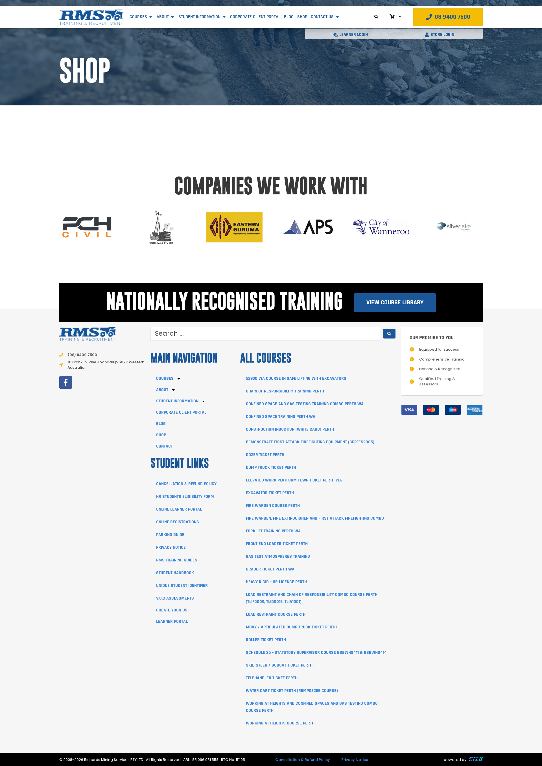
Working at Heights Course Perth (280, 723)
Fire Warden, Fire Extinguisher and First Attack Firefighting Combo (315, 518)
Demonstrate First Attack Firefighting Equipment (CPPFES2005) (310, 442)
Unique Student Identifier (182, 586)
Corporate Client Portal (181, 412)
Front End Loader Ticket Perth (277, 544)
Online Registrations (177, 522)
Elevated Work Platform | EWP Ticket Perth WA (294, 480)
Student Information (177, 401)
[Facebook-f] (65, 382)
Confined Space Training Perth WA (280, 417)
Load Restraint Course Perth (275, 614)
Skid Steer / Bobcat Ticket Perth (279, 665)
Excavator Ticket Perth (270, 493)
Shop (161, 435)
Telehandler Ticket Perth (272, 678)
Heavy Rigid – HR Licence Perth (276, 582)
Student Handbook (175, 573)
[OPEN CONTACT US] (337, 17)
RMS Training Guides (176, 560)
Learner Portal (172, 621)
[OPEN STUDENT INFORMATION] (224, 17)
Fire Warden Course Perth (273, 506)
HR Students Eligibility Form (185, 497)
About (162, 390)
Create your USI (172, 610)
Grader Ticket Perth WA (270, 569)
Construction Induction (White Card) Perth (290, 429)
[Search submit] (389, 333)
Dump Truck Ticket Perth (271, 467)
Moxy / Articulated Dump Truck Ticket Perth (291, 627)
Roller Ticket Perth (266, 640)
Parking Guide (170, 535)
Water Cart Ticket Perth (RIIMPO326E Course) (292, 691)
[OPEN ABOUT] (172, 17)
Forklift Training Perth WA (273, 531)
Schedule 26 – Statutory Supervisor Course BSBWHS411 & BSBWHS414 (316, 653)
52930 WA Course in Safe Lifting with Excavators (296, 378)
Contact (164, 446)
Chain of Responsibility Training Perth (285, 391)
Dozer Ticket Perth (265, 455)
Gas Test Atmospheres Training (278, 556)
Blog (161, 424)
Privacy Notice (171, 547)
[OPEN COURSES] (150, 17)
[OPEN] (399, 16)
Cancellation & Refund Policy (186, 484)
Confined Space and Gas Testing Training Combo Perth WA (305, 404)
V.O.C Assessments (175, 598)
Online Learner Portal (179, 509)
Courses (165, 378)
